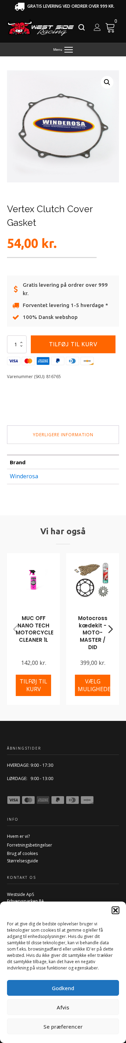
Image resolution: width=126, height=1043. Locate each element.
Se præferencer (63, 1026)
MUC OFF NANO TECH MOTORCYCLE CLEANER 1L (35, 629)
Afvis (63, 1007)
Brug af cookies (22, 853)
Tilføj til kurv (73, 344)
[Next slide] (110, 629)
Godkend (63, 988)
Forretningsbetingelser (29, 845)
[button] (115, 910)
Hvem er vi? (18, 836)
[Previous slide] (15, 629)
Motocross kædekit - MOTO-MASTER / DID (92, 632)
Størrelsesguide (22, 861)
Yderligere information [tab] (63, 435)
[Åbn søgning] (81, 27)
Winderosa (24, 476)
